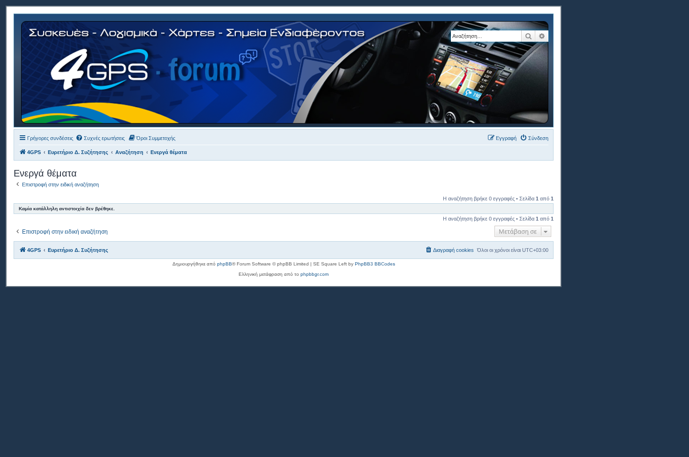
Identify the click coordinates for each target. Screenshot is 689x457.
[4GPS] (285, 70)
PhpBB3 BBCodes (375, 263)
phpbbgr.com (314, 274)
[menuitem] (100, 138)
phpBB (224, 263)
